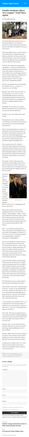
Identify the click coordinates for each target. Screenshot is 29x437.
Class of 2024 (10, 355)
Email (4, 395)
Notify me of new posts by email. (11, 409)
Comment (5, 369)
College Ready (10, 356)
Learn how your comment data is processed (14, 417)
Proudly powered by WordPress (9, 435)
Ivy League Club (16, 356)
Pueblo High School (10, 3)
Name (4, 389)
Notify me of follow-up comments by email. (13, 407)
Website (4, 401)
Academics (4, 355)
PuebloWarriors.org (15, 353)
